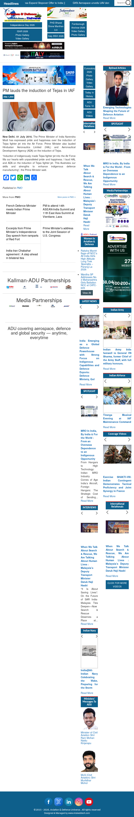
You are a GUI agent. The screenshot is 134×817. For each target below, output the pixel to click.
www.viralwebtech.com (79, 812)
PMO (19, 188)
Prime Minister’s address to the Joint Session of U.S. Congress (58, 231)
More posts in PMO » (67, 197)
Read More (86, 226)
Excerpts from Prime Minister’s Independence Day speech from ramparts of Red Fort (22, 233)
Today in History (89, 94)
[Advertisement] (117, 642)
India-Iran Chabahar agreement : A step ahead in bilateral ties (22, 254)
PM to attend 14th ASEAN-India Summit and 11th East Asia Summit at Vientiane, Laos (59, 211)
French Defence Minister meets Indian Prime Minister (21, 209)
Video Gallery (22, 38)
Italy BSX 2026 (56, 36)
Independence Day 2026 (22, 25)
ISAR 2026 (22, 31)
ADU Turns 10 (89, 104)
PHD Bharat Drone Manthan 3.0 (56, 26)
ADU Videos (89, 114)
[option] (4, 287)
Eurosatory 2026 (89, 70)
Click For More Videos (117, 584)
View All (87, 292)
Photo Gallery (22, 35)
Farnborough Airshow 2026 (78, 25)
